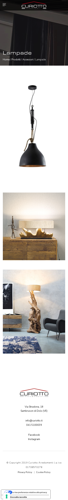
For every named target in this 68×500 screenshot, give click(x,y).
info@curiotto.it (34, 420)
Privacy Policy (25, 472)
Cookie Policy (43, 472)
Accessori (27, 59)
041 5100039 (34, 425)
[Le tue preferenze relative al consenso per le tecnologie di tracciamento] (6, 496)
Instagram (34, 439)
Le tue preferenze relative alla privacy (29, 492)
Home (6, 59)
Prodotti (16, 59)
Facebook (34, 435)
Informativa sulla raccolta (15, 497)
